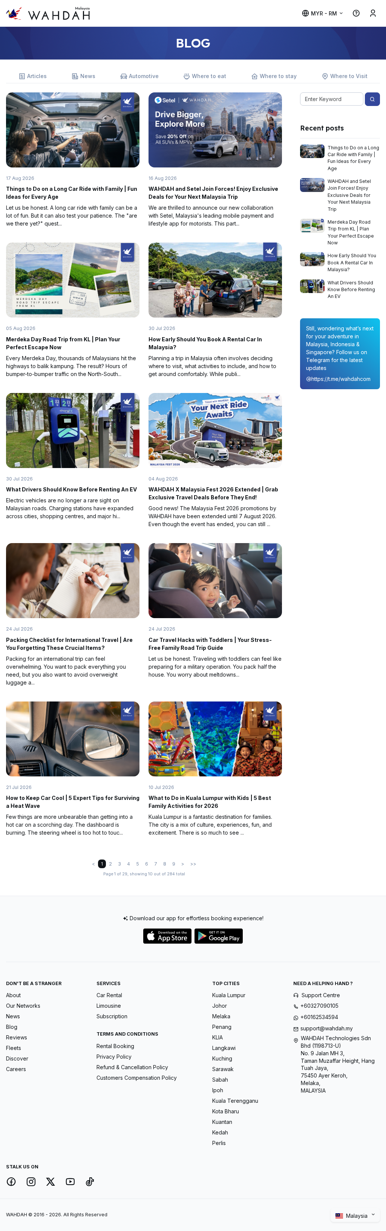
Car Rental (109, 995)
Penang (221, 1027)
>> (193, 864)
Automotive (144, 76)
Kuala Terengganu (235, 1100)
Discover (17, 1058)
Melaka (221, 1016)
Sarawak (223, 1069)
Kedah (220, 1132)
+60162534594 (319, 1017)
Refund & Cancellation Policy (132, 1067)
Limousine (108, 1005)
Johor (219, 1005)
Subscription (111, 1016)
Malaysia (357, 1215)
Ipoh (217, 1090)
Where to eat (209, 76)
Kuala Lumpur (228, 995)
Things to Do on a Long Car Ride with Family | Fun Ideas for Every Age (353, 158)
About (13, 995)
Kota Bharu (225, 1111)
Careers (16, 1069)
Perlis (219, 1143)
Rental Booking (115, 1046)
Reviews (16, 1037)
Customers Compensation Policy (136, 1077)
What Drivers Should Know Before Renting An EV (71, 489)
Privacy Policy (114, 1056)
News (87, 76)
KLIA (217, 1037)
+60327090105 (319, 1005)
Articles (37, 76)
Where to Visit (349, 76)
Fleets (13, 1048)
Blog (11, 1027)
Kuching (222, 1058)
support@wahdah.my (326, 1028)
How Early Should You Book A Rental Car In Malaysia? (352, 262)
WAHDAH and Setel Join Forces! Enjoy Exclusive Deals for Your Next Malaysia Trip (349, 195)
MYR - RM (324, 13)
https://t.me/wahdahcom (341, 379)
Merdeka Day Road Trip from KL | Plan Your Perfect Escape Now (351, 232)
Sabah (220, 1079)
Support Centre (321, 995)
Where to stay (278, 76)
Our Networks (23, 1005)
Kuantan (222, 1122)
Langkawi (224, 1048)
